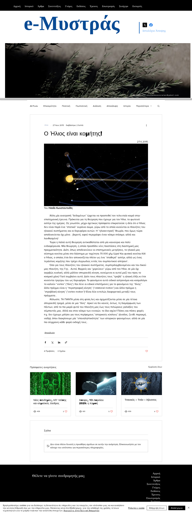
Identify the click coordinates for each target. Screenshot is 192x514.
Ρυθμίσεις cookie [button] (136, 508)
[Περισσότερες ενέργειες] (146, 125)
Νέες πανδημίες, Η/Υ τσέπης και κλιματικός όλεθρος (49, 402)
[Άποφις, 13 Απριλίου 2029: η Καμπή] (96, 383)
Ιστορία (127, 106)
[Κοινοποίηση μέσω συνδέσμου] (66, 342)
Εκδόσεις (155, 491)
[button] (158, 106)
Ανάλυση (97, 106)
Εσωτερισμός (153, 498)
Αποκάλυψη (112, 106)
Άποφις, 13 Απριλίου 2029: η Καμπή (91, 402)
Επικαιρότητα (49, 106)
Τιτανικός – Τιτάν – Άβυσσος (141, 399)
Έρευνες (156, 494)
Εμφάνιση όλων (155, 367)
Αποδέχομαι (177, 508)
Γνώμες (156, 487)
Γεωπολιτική (81, 106)
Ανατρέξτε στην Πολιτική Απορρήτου (81, 510)
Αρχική (156, 473)
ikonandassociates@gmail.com (163, 95)
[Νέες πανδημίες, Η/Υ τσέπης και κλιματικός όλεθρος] (50, 383)
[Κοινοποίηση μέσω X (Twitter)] (52, 342)
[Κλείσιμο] (188, 508)
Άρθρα (156, 480)
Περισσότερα (142, 106)
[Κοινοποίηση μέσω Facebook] (45, 342)
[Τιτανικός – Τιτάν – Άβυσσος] (141, 383)
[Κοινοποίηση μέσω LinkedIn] (59, 342)
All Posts (34, 106)
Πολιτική (66, 106)
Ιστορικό (155, 477)
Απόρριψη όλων (156, 508)
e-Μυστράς (71, 23)
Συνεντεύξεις (153, 484)
